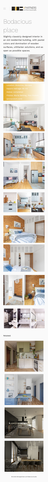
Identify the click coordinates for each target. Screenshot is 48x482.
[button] (4, 9)
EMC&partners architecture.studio (26, 476)
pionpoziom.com (14, 99)
